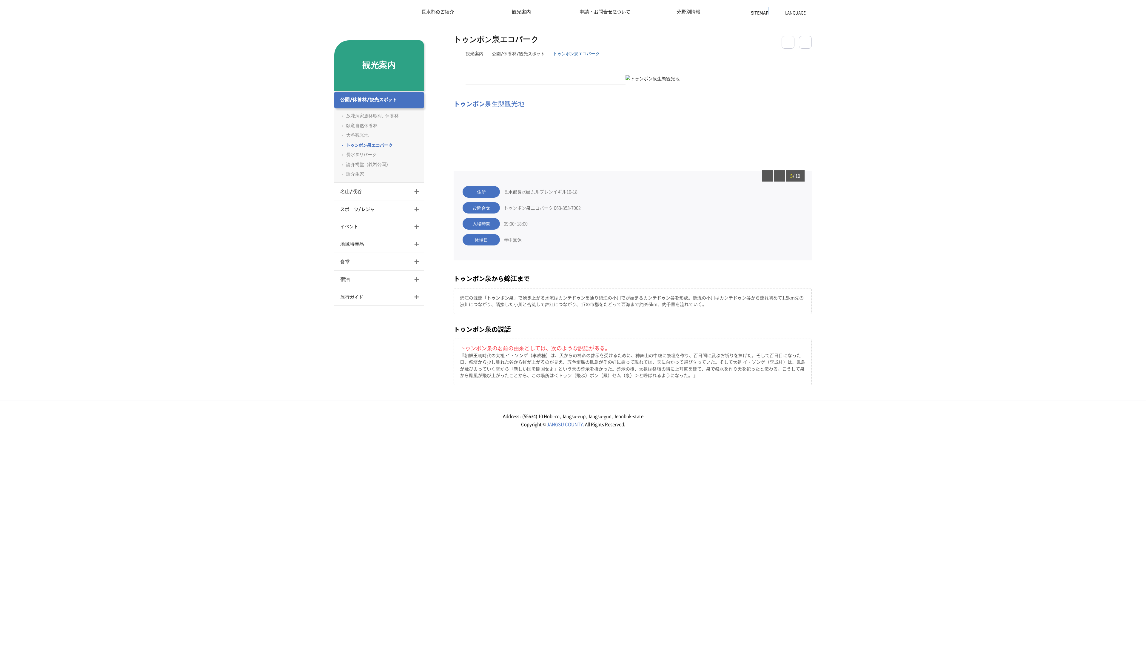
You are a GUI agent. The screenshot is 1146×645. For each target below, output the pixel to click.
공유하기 (788, 42)
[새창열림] (805, 42)
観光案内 (474, 54)
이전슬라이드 (767, 176)
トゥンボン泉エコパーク (576, 54)
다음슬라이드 (779, 176)
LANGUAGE (780, 13)
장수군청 (355, 13)
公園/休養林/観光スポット (518, 54)
